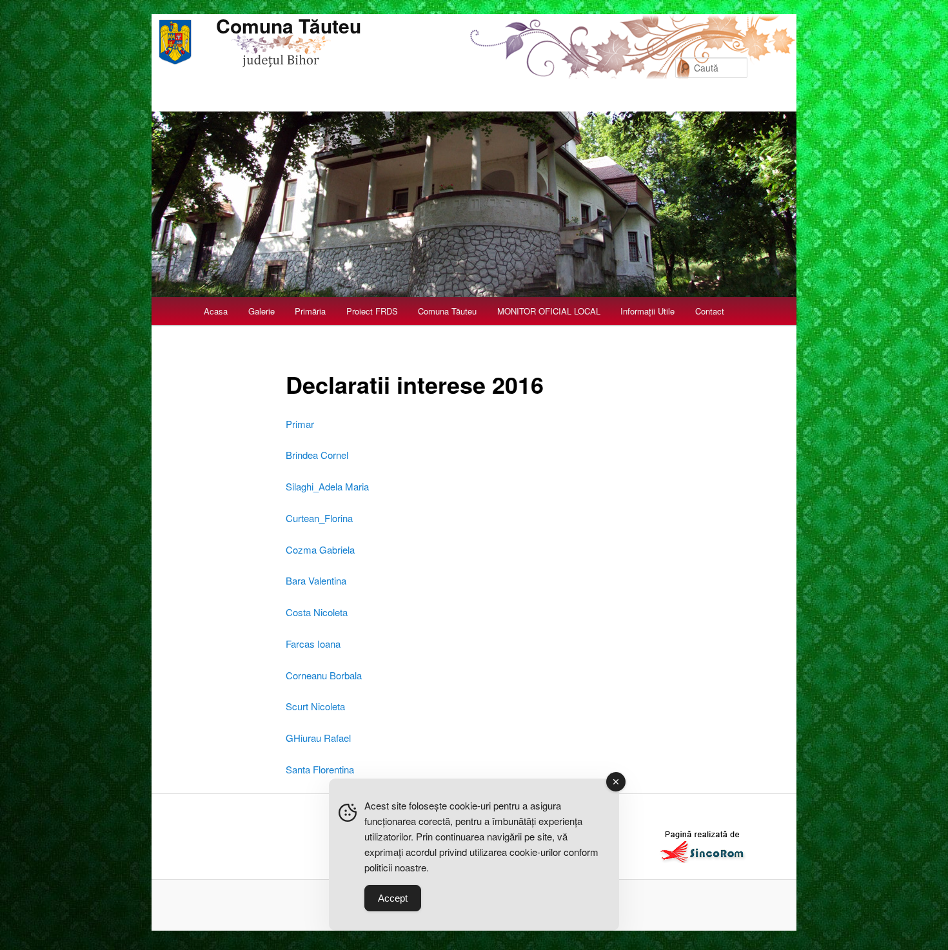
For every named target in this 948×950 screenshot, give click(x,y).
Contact (709, 311)
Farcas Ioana (313, 643)
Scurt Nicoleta (315, 706)
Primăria (310, 311)
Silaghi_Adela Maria (327, 486)
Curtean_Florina (319, 518)
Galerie (261, 311)
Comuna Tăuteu (288, 25)
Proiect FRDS (372, 311)
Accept (393, 898)
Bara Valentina (316, 580)
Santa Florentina (320, 769)
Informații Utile (647, 311)
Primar (300, 424)
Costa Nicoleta (317, 612)
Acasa (216, 311)
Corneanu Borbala (324, 675)
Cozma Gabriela (320, 549)
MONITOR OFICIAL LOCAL (548, 311)
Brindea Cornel (317, 454)
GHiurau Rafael (318, 737)
